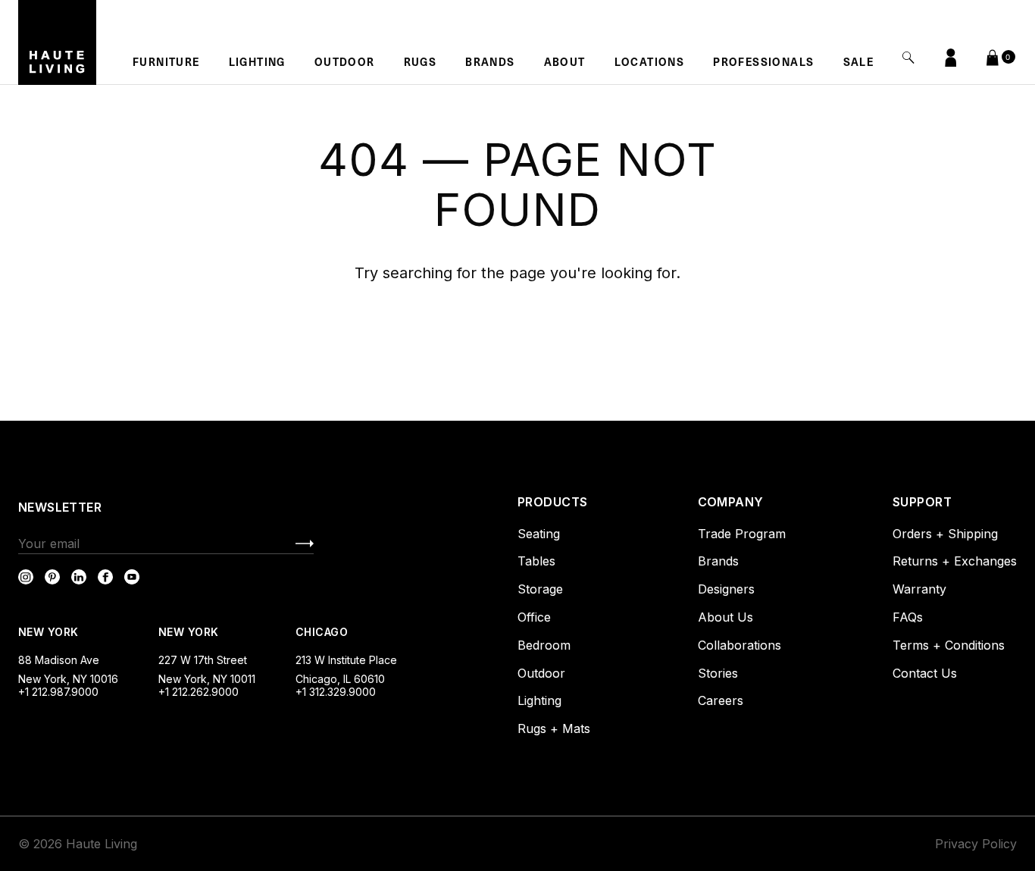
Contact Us (925, 673)
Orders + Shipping (945, 533)
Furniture (166, 63)
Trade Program (742, 533)
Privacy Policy (976, 843)
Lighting (257, 63)
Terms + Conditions (949, 645)
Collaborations (739, 645)
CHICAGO (321, 631)
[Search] (908, 58)
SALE (858, 63)
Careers (720, 700)
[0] (993, 55)
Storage (540, 589)
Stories (718, 673)
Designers (726, 589)
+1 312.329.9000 (335, 691)
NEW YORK (50, 631)
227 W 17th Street (202, 659)
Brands (489, 63)
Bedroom (544, 645)
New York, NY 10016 (68, 678)
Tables (536, 561)
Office (534, 617)
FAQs (908, 617)
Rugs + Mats (554, 728)
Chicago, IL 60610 (340, 678)
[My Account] (951, 58)
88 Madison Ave (58, 659)
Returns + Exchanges (955, 561)
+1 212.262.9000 (198, 691)
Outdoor (344, 63)
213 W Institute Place (346, 659)
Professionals (763, 63)
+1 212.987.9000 (58, 691)
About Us (725, 617)
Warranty (919, 589)
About (565, 63)
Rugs (420, 63)
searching (417, 273)
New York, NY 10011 (206, 678)
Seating (539, 533)
